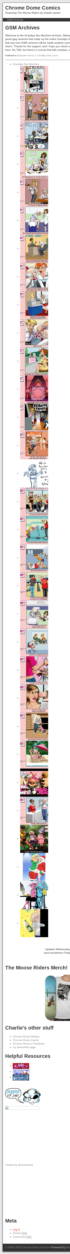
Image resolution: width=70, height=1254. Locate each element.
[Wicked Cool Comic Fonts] (21, 1065)
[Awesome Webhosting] (21, 1077)
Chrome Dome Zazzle (26, 1040)
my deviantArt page (24, 1047)
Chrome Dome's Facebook (28, 1043)
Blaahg (20, 55)
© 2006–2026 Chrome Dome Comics (27, 1247)
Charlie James (51, 55)
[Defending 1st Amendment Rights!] (21, 1071)
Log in (16, 1229)
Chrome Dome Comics (32, 8)
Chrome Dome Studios (26, 1036)
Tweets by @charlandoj (19, 1165)
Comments (22, 1236)
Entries (20, 1233)
